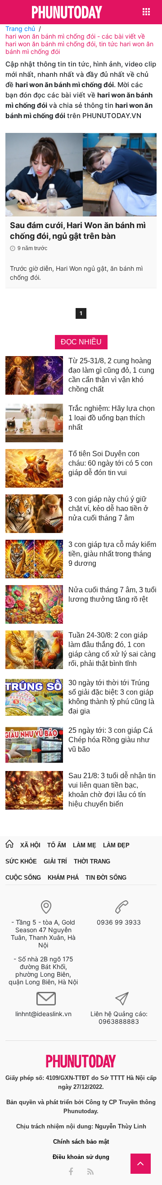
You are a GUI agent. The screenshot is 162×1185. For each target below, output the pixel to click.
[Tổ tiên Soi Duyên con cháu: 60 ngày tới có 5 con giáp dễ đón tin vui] (34, 468)
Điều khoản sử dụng (81, 1157)
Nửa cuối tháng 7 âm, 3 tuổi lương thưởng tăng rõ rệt (112, 594)
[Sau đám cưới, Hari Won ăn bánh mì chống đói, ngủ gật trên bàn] (81, 174)
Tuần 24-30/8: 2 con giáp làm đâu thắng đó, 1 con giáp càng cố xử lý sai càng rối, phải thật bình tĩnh (112, 649)
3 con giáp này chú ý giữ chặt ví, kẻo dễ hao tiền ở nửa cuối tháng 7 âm (108, 508)
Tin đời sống (106, 877)
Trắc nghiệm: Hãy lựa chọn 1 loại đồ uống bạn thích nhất (111, 418)
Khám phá (63, 877)
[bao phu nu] (67, 12)
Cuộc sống (23, 877)
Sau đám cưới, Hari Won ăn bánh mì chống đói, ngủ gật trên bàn (78, 230)
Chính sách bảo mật (81, 1141)
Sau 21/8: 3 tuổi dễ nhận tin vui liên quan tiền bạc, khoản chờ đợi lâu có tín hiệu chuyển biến (112, 790)
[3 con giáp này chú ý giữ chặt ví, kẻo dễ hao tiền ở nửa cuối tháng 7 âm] (34, 513)
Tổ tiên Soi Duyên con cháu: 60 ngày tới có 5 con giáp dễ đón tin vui (110, 463)
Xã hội (30, 845)
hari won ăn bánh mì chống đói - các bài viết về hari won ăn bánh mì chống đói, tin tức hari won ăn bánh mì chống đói (79, 43)
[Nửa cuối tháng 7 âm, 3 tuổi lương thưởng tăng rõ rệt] (34, 604)
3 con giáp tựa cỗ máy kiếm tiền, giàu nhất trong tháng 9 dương (112, 554)
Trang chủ (20, 28)
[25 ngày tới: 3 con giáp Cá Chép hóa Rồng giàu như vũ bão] (34, 745)
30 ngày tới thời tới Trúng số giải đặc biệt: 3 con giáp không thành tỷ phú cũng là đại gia (111, 697)
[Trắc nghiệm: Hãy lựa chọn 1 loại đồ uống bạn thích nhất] (34, 423)
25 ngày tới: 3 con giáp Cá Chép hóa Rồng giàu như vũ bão (110, 740)
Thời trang (92, 861)
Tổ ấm (56, 845)
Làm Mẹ (84, 845)
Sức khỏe (21, 861)
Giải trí (55, 861)
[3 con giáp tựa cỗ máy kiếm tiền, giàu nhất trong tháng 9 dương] (34, 559)
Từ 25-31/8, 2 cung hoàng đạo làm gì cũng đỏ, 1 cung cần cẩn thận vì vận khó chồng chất (111, 375)
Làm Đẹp (116, 845)
